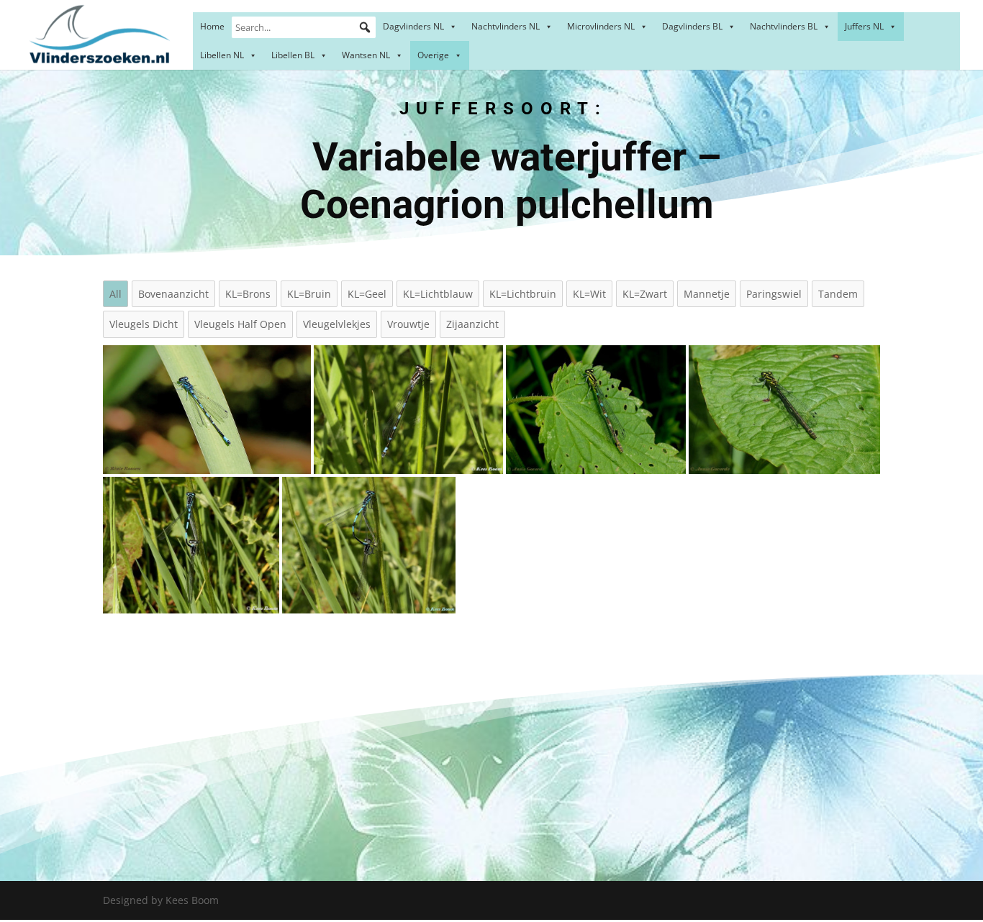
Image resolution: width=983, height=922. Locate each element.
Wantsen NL (366, 55)
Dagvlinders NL (413, 26)
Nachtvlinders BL (783, 26)
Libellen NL (222, 55)
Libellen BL (292, 55)
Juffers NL (864, 26)
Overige (433, 55)
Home (212, 26)
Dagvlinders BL (692, 26)
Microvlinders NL (601, 26)
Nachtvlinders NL (505, 26)
